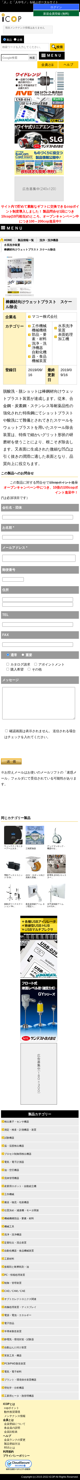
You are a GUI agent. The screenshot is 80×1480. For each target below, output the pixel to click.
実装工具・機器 (13, 1355)
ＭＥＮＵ (54, 55)
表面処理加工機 (65, 336)
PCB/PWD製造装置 (15, 1363)
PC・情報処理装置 (14, 1274)
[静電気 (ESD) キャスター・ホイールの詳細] (56, 872)
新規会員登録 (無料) (56, 13)
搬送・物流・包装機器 (16, 1202)
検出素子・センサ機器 (16, 1121)
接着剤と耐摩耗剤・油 (16, 1266)
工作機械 (39, 326)
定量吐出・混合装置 (15, 1242)
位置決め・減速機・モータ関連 (21, 1210)
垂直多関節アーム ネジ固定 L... (35, 905)
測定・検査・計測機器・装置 (20, 1129)
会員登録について (14, 1423)
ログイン (56, 7)
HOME (8, 240)
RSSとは (9, 1447)
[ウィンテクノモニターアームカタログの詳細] (13, 843)
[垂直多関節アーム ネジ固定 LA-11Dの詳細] (35, 901)
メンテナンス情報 (14, 1416)
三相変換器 (31, 848)
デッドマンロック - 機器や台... (56, 847)
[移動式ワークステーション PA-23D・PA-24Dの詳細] (13, 901)
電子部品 (9, 1323)
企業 (19, 39)
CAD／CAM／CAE (14, 1291)
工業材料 (9, 1258)
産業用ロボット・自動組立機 (20, 1186)
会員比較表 (10, 1431)
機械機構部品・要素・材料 (39, 334)
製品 (9, 39)
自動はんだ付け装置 (15, 1347)
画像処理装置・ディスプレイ (20, 1307)
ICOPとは (9, 1404)
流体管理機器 (11, 1178)
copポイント (11, 1407)
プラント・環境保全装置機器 (20, 1379)
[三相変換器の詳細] (35, 843)
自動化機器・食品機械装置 (39, 356)
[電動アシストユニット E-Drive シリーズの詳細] (13, 872)
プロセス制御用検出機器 (17, 1153)
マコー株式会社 (45, 316)
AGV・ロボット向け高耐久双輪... (35, 876)
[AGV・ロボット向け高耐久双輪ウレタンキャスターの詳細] (35, 872)
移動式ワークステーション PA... (13, 905)
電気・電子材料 (13, 1371)
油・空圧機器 (11, 1170)
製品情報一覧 (26, 240)
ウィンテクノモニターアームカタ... (13, 847)
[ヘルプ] (68, 65)
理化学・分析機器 (14, 1387)
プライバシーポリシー (16, 1455)
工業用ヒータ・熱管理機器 (19, 1395)
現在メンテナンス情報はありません (25, 27)
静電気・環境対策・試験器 (19, 1339)
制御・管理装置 (13, 1283)
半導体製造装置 (13, 1331)
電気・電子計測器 (14, 1162)
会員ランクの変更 (14, 1439)
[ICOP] (11, 21)
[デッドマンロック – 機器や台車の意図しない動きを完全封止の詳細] (56, 843)
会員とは (8, 1419)
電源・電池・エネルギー (17, 1315)
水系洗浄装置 (12, 244)
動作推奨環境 (12, 1411)
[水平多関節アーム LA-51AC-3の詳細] (56, 901)
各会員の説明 (12, 1427)
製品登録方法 (12, 1443)
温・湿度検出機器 (14, 1145)
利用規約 (8, 1451)
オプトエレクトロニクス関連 (20, 1299)
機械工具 (9, 1226)
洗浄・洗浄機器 (49, 240)
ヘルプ (7, 1435)
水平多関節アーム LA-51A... (55, 905)
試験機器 (9, 1137)
